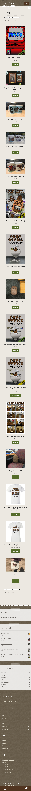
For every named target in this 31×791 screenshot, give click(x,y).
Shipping (9, 764)
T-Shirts (4, 684)
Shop (4, 743)
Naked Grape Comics (8, 760)
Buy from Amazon (15, 395)
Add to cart (15, 64)
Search (15, 788)
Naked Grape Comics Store (8, 4)
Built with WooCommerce (8, 785)
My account (6, 774)
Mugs (3, 675)
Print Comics (5, 682)
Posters (4, 679)
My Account (5, 788)
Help (4, 762)
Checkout (5, 748)
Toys (3, 686)
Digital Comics (5, 672)
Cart (4, 745)
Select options (15, 515)
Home (4, 740)
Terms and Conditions (12, 766)
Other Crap (5, 677)
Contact (9, 772)
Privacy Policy (11, 769)
